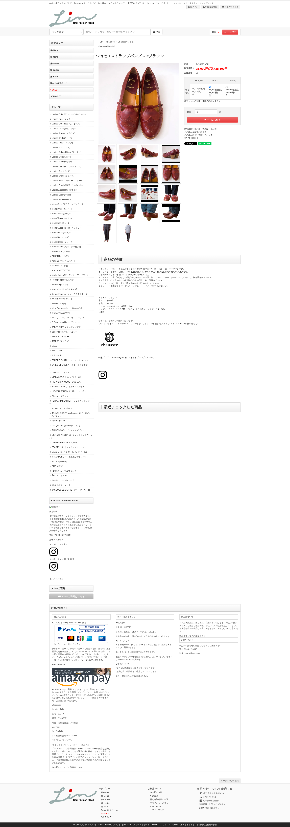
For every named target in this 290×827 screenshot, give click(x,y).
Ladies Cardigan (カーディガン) (66, 166)
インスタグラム (56, 579)
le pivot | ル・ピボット (62, 408)
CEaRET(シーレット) (61, 485)
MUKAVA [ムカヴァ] (60, 313)
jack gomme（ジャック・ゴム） (66, 425)
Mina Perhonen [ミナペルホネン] (67, 308)
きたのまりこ (58, 355)
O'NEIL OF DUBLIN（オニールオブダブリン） (69, 366)
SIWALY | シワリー (60, 336)
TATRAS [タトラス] (60, 341)
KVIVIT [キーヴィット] (62, 299)
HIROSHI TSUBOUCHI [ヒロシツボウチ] (70, 391)
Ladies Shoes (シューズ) (63, 176)
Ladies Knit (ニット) (61, 147)
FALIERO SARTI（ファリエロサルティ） (70, 360)
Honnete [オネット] (60, 284)
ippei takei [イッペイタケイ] (64, 289)
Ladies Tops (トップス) (62, 143)
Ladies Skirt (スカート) (62, 157)
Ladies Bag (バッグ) (61, 171)
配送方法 (154, 796)
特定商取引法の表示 (159, 799)
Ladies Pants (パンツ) (62, 162)
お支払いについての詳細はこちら (67, 767)
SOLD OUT (55, 96)
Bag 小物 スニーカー (59, 83)
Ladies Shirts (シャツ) (62, 138)
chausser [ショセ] (106, 46)
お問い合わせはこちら (209, 808)
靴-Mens (54, 57)
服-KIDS (54, 76)
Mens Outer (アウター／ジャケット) (68, 204)
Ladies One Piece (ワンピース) (66, 124)
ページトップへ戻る (230, 780)
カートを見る (230, 32)
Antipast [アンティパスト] (63, 261)
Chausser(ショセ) (126, 42)
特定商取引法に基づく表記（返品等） (201, 129)
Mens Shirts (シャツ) (61, 213)
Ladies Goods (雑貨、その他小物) (67, 185)
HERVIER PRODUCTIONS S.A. (66, 382)
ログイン (194, 7)
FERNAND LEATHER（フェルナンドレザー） (69, 402)
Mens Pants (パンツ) (61, 232)
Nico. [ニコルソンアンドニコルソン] (68, 317)
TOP (101, 42)
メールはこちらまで (58, 544)
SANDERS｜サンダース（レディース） (70, 452)
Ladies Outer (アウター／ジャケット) (69, 114)
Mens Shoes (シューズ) (62, 242)
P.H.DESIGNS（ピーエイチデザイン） (69, 430)
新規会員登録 (211, 7)
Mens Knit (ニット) (60, 223)
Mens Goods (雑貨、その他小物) (66, 247)
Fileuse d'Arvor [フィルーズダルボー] (68, 386)
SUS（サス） (58, 466)
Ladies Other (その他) (61, 195)
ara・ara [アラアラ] (60, 270)
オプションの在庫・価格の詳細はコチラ (202, 101)
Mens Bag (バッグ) (60, 237)
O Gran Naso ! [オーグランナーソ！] (68, 322)
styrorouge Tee (58, 421)
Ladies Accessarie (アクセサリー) (67, 190)
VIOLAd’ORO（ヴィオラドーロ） (67, 377)
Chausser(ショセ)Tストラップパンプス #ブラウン (133, 357)
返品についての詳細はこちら (192, 636)
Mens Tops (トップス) (62, 218)
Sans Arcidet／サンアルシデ (64, 332)
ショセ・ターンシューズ (63, 480)
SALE (54, 346)
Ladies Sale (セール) (61, 199)
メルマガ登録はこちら (73, 596)
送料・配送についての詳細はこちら (132, 676)
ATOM (158, 807)
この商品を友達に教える (195, 132)
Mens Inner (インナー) (62, 209)
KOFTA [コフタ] (59, 303)
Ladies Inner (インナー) (62, 119)
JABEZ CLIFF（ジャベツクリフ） (67, 327)
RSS (152, 807)
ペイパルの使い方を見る (92, 660)
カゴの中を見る (231, 7)
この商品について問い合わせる (198, 135)
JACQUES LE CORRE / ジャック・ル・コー (72, 490)
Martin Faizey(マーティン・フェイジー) (70, 275)
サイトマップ (158, 810)
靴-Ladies (110, 42)
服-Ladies (54, 63)
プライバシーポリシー (160, 803)
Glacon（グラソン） (61, 396)
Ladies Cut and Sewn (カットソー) (67, 152)
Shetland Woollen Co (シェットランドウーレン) (71, 436)
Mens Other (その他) (61, 251)
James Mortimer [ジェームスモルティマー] (71, 294)
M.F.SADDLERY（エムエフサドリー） (69, 457)
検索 (158, 32)
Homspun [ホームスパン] (63, 280)
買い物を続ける (191, 138)
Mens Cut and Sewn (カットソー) (67, 228)
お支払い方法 (156, 792)
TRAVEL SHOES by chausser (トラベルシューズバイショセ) (70, 414)
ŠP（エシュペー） (60, 475)
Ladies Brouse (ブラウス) (63, 133)
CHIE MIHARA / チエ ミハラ (64, 442)
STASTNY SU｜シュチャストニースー (69, 447)
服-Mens (54, 50)
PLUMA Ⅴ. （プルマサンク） (65, 471)
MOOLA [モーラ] (59, 461)
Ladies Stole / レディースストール (67, 180)
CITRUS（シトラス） (61, 372)
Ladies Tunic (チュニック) (64, 128)
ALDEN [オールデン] (61, 256)
